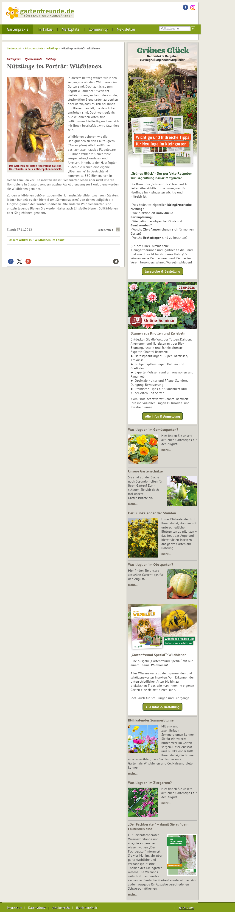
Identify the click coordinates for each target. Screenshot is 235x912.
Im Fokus (45, 29)
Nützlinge (52, 48)
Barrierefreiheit (86, 908)
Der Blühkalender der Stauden (152, 513)
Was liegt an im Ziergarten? (150, 782)
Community (98, 29)
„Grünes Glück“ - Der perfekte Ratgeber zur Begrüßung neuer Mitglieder (161, 175)
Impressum (14, 908)
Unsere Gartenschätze (145, 471)
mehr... (132, 894)
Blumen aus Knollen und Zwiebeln (158, 333)
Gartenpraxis (17, 29)
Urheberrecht (61, 908)
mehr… (166, 450)
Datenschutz (36, 908)
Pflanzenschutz (34, 48)
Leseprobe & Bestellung (162, 271)
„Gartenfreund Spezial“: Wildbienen (159, 654)
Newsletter (126, 29)
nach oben (186, 908)
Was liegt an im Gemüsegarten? (153, 429)
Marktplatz (70, 29)
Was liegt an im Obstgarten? (150, 564)
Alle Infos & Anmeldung (162, 416)
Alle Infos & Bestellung (162, 707)
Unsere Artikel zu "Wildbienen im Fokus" (37, 240)
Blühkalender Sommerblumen (152, 720)
